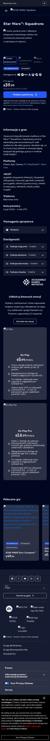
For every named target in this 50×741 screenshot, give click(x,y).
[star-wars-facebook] (12, 578)
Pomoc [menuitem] (8, 667)
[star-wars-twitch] (37, 578)
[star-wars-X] (18, 578)
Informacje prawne (10, 105)
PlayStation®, (34, 164)
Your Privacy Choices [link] (21, 683)
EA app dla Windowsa (12, 645)
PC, (26, 164)
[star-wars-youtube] (25, 578)
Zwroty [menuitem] (8, 689)
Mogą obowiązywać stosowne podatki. (15, 89)
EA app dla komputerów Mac (15, 649)
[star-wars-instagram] (31, 578)
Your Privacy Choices (25, 737)
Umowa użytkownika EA (20, 103)
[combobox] (25, 587)
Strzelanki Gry (9, 654)
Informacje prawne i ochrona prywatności (16, 675)
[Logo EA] (9, 609)
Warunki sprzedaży (26, 105)
